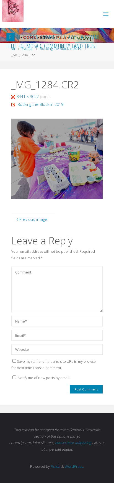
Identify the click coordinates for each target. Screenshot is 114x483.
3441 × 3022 (28, 96)
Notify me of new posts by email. (44, 377)
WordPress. (74, 466)
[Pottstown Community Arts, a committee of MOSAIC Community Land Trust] (13, 11)
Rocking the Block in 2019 (40, 104)
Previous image (33, 219)
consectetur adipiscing (73, 442)
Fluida (55, 466)
